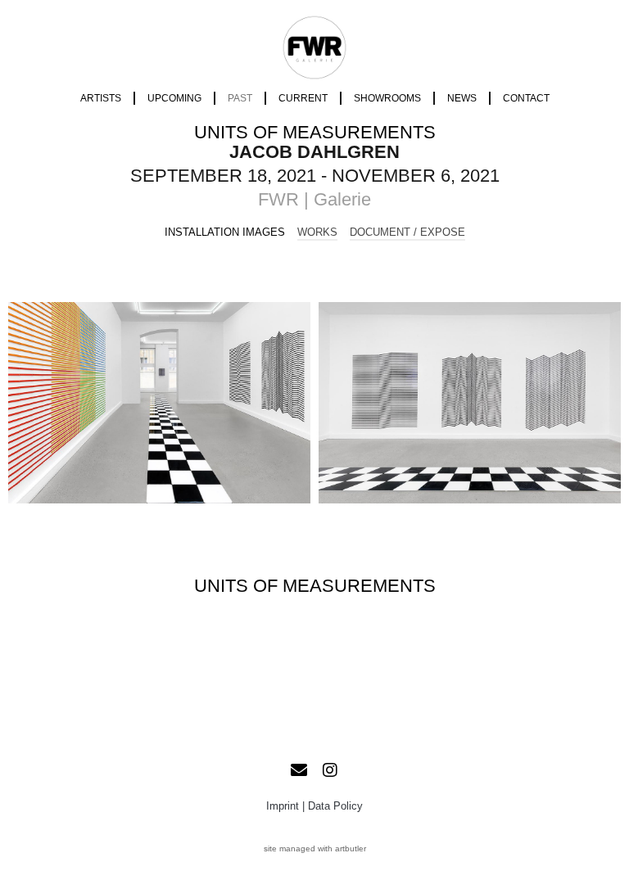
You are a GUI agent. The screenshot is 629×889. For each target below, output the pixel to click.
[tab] (225, 232)
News (462, 98)
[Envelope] (298, 770)
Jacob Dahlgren (314, 152)
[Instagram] (330, 770)
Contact (526, 98)
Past (240, 98)
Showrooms (387, 98)
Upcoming (174, 98)
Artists (100, 98)
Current (303, 98)
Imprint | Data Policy (314, 806)
